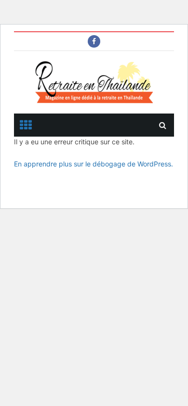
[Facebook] (94, 41)
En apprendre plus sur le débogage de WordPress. (93, 164)
